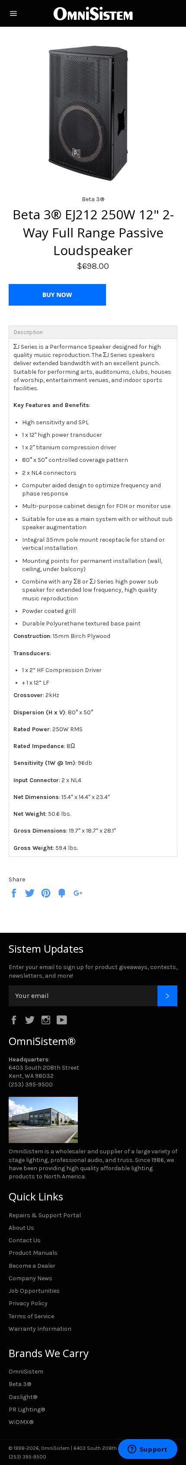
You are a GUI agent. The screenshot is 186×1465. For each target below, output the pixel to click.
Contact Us (25, 1240)
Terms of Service (31, 1316)
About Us (21, 1227)
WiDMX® (21, 1422)
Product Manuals (33, 1253)
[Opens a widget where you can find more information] (147, 1450)
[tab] (93, 331)
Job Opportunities (34, 1291)
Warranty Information (40, 1328)
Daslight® (23, 1397)
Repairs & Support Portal (45, 1215)
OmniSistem (26, 1371)
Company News (30, 1278)
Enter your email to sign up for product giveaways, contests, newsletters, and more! (93, 971)
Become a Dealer (32, 1265)
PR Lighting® (27, 1409)
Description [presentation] (28, 332)
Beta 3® (20, 1384)
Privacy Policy (28, 1303)
